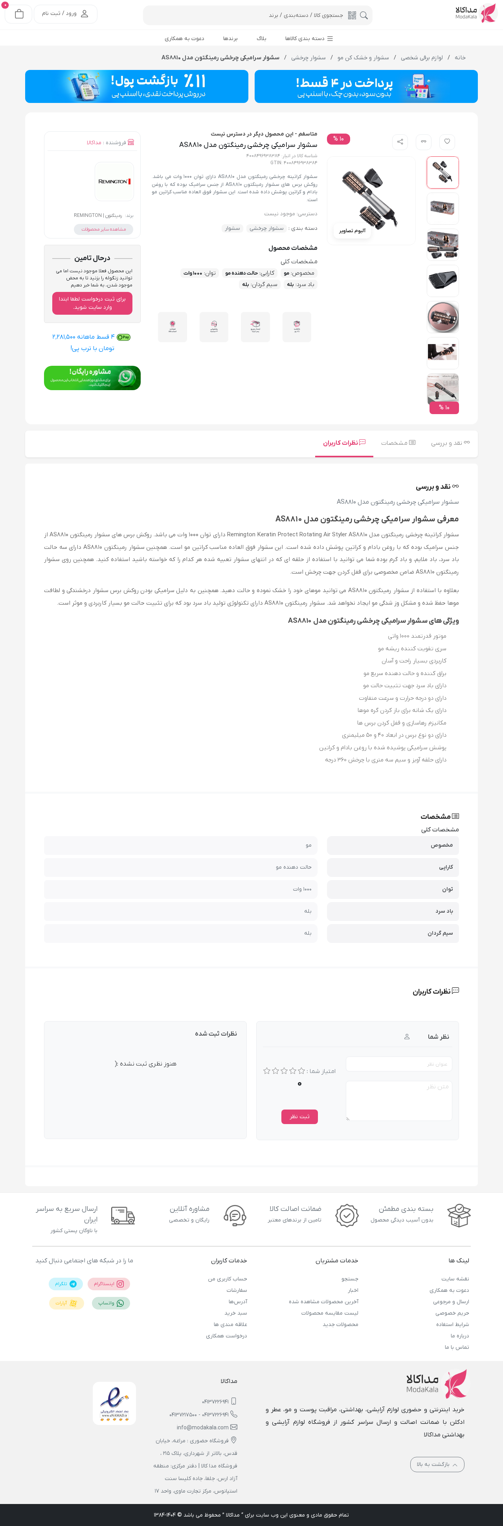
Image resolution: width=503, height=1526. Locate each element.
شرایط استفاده (452, 1324)
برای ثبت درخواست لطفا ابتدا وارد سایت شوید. (92, 303)
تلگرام (61, 1284)
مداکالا (94, 143)
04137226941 (215, 1402)
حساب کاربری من (227, 1279)
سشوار (232, 228)
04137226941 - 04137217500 (199, 1415)
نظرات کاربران (341, 443)
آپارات (61, 1303)
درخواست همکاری (226, 1336)
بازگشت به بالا (434, 1464)
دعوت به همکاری (449, 1290)
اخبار (353, 1290)
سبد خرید (235, 1313)
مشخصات (395, 443)
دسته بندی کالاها (305, 38)
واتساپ (107, 1303)
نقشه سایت (455, 1279)
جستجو (349, 1279)
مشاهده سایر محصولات (103, 229)
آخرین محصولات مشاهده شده (323, 1302)
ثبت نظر (300, 1117)
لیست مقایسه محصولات (329, 1313)
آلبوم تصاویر (352, 230)
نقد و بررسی (447, 443)
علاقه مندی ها (230, 1324)
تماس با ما (457, 1347)
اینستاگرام (105, 1284)
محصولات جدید (340, 1324)
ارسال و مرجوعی (451, 1302)
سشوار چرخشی (267, 228)
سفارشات (237, 1290)
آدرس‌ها (238, 1302)
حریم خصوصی (452, 1313)
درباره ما (460, 1336)
